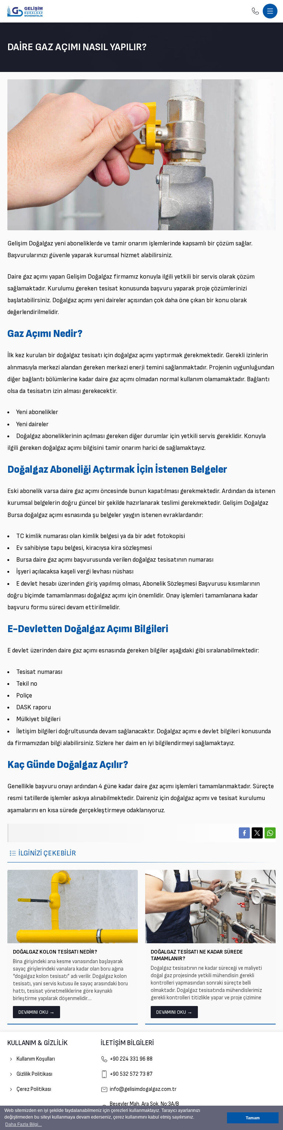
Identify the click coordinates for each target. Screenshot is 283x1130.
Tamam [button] (253, 1118)
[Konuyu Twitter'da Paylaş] (257, 832)
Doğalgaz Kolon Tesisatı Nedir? (55, 951)
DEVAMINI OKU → (36, 1012)
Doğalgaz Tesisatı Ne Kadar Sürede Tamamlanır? (197, 955)
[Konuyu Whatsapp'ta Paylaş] (270, 832)
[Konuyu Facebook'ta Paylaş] (244, 832)
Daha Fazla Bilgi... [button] (23, 1124)
